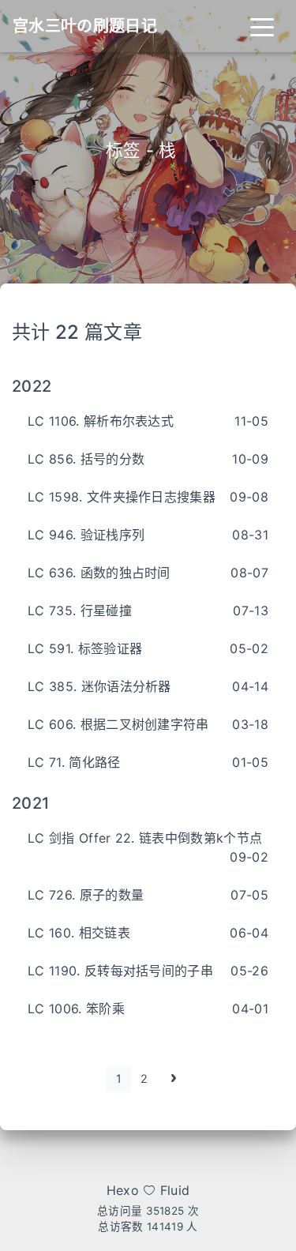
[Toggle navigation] (262, 26)
